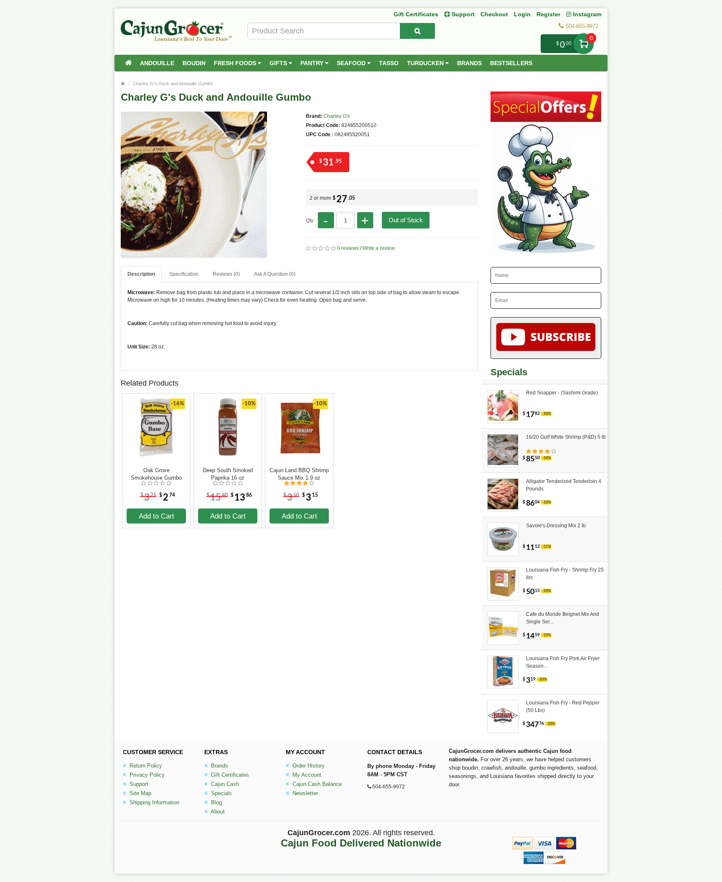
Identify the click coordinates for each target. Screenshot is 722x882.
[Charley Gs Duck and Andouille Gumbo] (194, 254)
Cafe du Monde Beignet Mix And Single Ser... (562, 618)
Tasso (389, 63)
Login (522, 14)
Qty (309, 221)
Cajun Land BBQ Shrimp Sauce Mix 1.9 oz (299, 474)
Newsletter (304, 793)
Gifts (279, 63)
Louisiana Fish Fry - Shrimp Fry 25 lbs (565, 573)
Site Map (139, 793)
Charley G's (336, 116)
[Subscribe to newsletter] (546, 338)
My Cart (583, 43)
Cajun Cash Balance (316, 784)
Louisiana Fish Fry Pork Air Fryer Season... (563, 662)
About (217, 811)
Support (138, 784)
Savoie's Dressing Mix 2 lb (556, 526)
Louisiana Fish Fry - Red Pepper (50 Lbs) (563, 706)
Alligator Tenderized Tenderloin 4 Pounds (563, 485)
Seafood (352, 63)
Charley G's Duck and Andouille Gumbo (173, 83)
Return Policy (145, 766)
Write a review (379, 248)
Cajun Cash (224, 784)
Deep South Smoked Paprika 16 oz (228, 474)
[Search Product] (417, 31)
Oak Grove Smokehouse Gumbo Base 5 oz (156, 474)
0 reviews (348, 248)
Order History (308, 766)
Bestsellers (511, 63)
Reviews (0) (226, 274)
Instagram (586, 14)
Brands (469, 63)
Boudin (194, 63)
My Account (306, 775)
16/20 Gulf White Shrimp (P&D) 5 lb (566, 437)
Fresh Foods (236, 63)
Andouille (157, 63)
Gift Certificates (416, 14)
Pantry (312, 63)
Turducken (426, 63)
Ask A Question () (274, 274)
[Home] (128, 63)
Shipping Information (153, 802)
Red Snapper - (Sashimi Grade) (562, 393)
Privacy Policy (146, 775)
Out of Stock (406, 220)
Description (141, 274)
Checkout (494, 14)
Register (548, 14)
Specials (220, 793)
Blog (215, 802)
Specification (183, 274)
